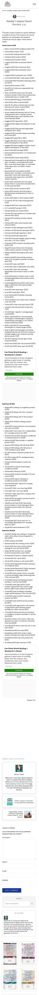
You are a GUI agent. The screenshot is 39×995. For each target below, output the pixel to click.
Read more (11, 961)
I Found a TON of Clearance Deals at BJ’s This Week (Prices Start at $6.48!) (10, 975)
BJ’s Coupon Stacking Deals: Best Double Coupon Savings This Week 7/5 (28, 975)
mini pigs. (9, 788)
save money (14, 782)
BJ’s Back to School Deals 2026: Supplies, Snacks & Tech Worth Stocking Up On (28, 950)
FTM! (34, 700)
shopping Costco (15, 784)
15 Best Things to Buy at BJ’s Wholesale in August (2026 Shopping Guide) (10, 950)
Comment (6, 838)
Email (4, 871)
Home (4, 10)
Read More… (15, 933)
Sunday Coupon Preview (16, 758)
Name (5, 862)
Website (5, 880)
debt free (28, 782)
